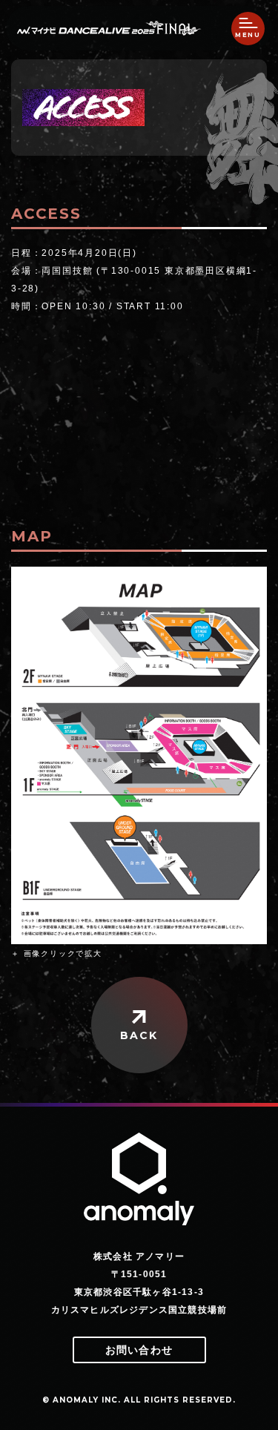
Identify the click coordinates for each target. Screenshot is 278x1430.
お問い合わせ (139, 1350)
